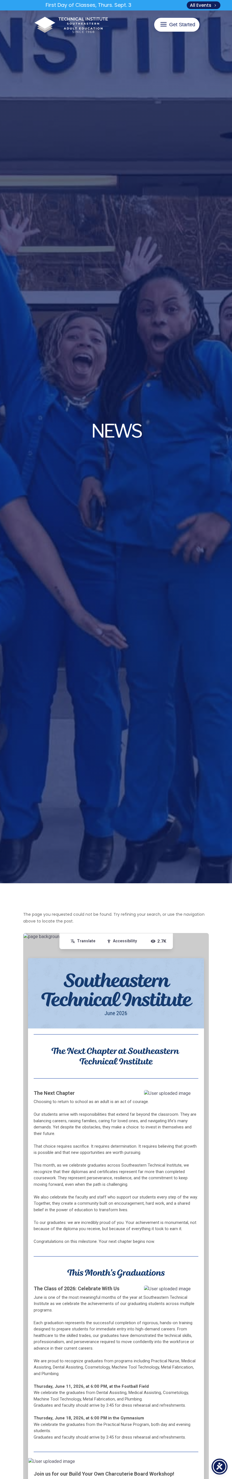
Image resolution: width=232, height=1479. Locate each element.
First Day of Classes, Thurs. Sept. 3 (72, 4)
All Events (200, 5)
